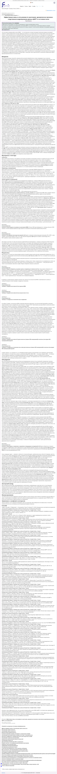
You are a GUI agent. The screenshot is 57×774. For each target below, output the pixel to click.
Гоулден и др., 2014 (6, 476)
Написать (3, 772)
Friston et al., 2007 (40, 184)
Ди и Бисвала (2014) (44, 378)
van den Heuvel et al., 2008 (38, 75)
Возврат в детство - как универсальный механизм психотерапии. (15, 743)
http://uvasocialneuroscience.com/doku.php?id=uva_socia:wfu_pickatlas (19, 192)
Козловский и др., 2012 (28, 402)
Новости (21, 6)
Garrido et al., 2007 (31, 124)
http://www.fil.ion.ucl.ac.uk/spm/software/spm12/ (14, 182)
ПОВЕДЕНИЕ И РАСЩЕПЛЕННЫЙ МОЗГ (10, 745)
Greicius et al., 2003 (13, 78)
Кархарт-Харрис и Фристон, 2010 (16, 423)
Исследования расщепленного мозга (9, 747)
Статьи (26, 6)
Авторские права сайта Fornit (29, 772)
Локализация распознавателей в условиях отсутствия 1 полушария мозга (17, 735)
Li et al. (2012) (48, 374)
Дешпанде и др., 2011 (43, 403)
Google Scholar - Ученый (35, 509)
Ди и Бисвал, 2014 (42, 207)
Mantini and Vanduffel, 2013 (12, 71)
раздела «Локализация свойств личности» (18, 728)
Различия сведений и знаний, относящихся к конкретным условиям (16, 733)
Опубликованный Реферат (7, 509)
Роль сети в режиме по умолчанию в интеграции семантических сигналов (17, 755)
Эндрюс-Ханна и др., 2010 (24, 84)
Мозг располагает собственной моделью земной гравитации (14, 749)
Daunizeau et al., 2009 (28, 129)
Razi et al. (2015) (44, 165)
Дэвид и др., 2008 (8, 103)
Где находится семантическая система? (10, 752)
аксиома (17, 23)
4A (15, 427)
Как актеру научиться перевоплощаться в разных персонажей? (15, 761)
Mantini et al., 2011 (16, 72)
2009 (45, 75)
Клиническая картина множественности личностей (12, 739)
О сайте (33, 6)
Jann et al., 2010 (18, 195)
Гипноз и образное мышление (8, 765)
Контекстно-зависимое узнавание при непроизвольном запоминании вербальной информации (21, 760)
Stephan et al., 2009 (6, 245)
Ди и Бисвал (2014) (48, 308)
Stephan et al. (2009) (11, 153)
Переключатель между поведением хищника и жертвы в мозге (15, 751)
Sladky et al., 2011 (27, 187)
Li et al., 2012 (27, 255)
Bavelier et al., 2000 (25, 90)
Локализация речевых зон (7, 740)
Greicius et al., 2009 (50, 75)
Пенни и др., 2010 (45, 247)
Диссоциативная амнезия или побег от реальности (12, 741)
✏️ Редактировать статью (50, 10)
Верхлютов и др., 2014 (6, 479)
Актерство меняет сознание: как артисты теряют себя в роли (14, 762)
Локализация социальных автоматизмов (10, 737)
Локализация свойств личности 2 (9, 731)
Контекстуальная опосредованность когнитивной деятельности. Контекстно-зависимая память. (22, 757)
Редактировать (28, 20)
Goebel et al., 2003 (10, 91)
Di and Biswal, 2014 (26, 195)
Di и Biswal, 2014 (15, 382)
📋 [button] (20, 8)
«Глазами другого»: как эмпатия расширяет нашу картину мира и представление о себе (20, 764)
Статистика (38, 772)
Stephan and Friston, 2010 (35, 128)
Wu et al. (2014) (43, 104)
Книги (30, 6)
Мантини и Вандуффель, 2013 (14, 468)
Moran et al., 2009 (38, 124)
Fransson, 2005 (32, 151)
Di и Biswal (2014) (43, 314)
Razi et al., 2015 (46, 124)
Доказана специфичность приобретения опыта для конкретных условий (17, 736)
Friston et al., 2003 (7, 92)
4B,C (51, 427)
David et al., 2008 (37, 393)
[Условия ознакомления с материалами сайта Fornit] (54, 3)
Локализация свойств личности (8, 729)
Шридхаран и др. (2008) (41, 474)
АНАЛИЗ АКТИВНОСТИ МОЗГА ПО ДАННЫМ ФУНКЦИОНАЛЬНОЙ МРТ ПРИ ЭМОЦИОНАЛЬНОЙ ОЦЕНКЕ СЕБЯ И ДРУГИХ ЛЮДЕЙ (28, 753)
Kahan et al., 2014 (38, 151)
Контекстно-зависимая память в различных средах (12, 759)
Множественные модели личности (9, 732)
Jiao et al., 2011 (47, 383)
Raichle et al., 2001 (45, 463)
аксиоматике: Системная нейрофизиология (16, 726)
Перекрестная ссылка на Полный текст (21, 509)
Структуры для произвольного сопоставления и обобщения (14, 748)
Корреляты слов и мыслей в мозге (9, 744)
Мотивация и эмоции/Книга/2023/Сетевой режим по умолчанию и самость (17, 756)
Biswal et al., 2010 (20, 78)
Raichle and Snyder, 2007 (7, 463)
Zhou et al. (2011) (7, 385)
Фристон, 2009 (16, 103)
